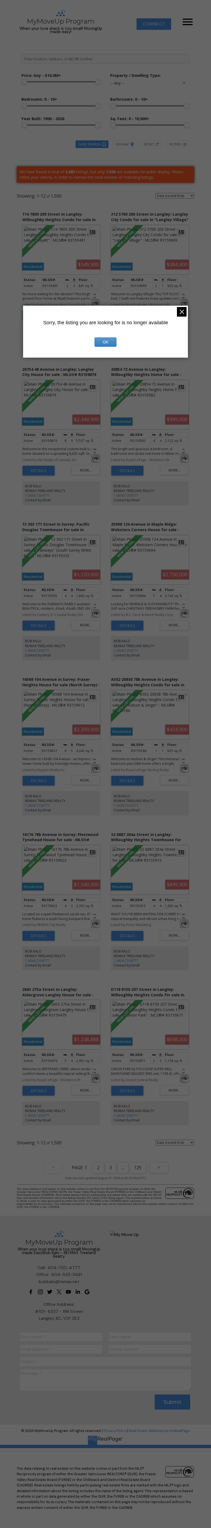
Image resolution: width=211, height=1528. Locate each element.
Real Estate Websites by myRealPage (159, 1430)
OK (105, 342)
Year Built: (42, 118)
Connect (154, 24)
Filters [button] (175, 144)
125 (137, 1168)
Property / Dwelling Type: (135, 75)
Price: (41, 75)
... (123, 1168)
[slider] (24, 82)
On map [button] (122, 144)
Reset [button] (149, 144)
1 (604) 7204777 (37, 495)
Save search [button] (89, 144)
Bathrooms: (129, 99)
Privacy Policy (115, 1430)
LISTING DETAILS (39, 471)
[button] (154, 24)
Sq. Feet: (129, 118)
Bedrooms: (39, 99)
